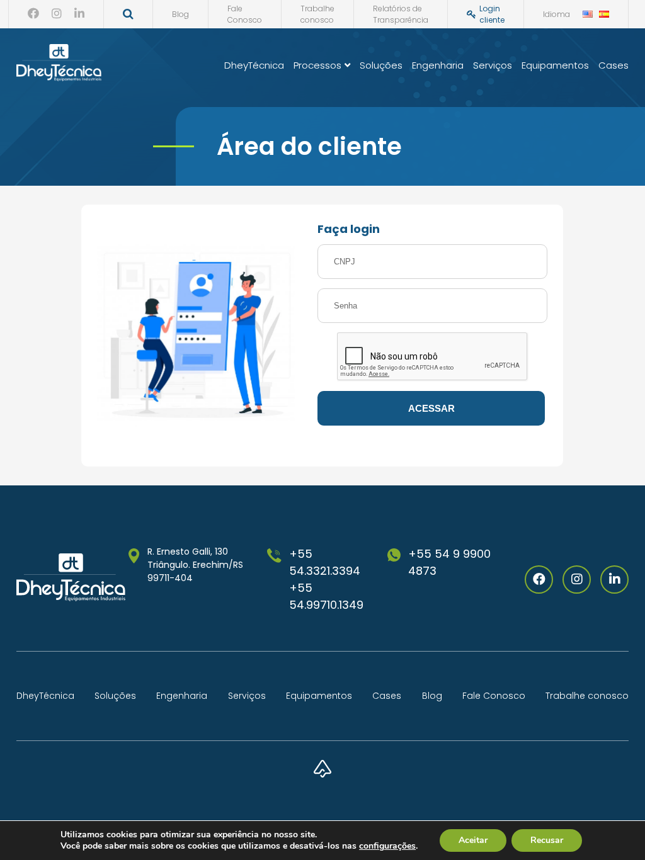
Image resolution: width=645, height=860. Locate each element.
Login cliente (492, 14)
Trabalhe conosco (317, 14)
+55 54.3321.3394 (324, 562)
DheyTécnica (254, 65)
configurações (387, 846)
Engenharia (438, 65)
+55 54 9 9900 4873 (449, 562)
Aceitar (473, 840)
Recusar (546, 840)
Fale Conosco (244, 14)
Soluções (381, 65)
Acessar (431, 408)
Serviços (492, 65)
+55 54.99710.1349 (326, 596)
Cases (613, 65)
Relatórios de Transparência (400, 14)
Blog (180, 14)
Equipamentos (555, 65)
